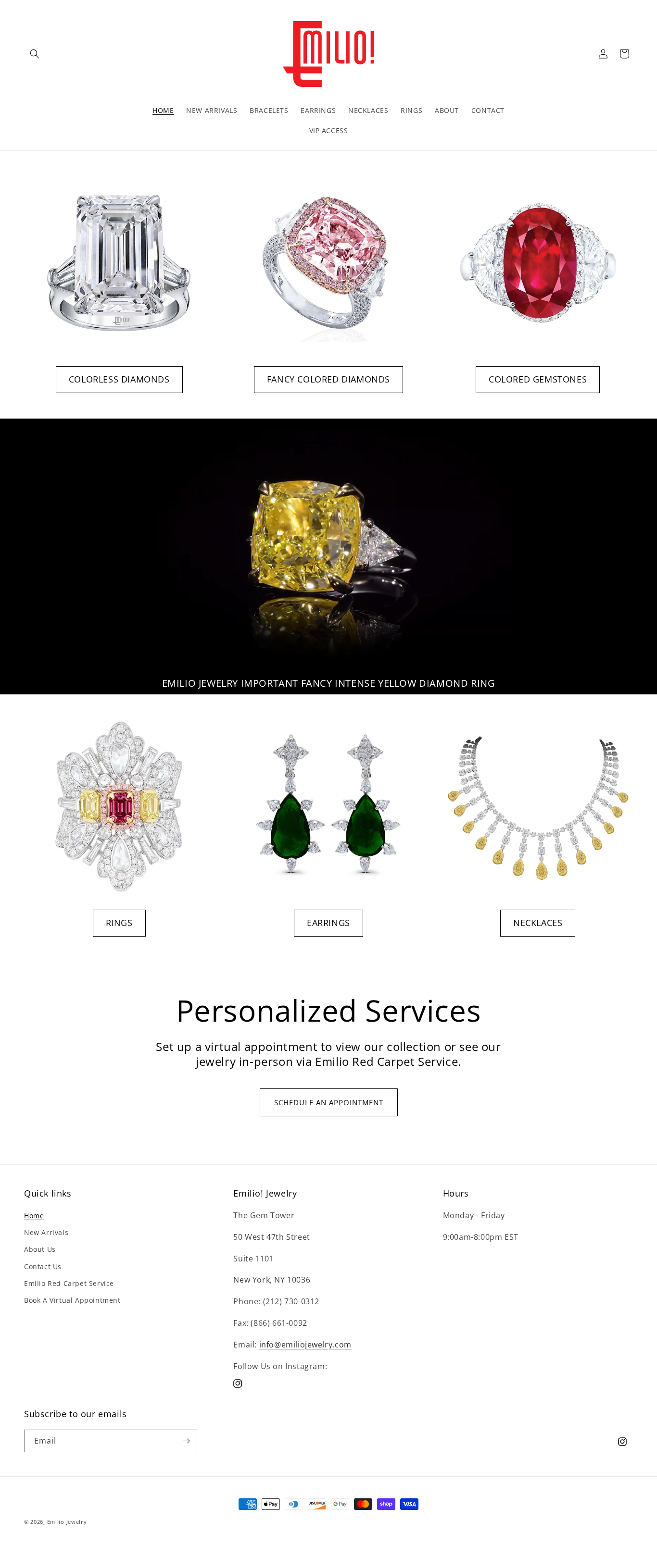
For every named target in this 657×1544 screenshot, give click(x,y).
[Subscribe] (186, 1441)
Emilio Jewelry (67, 1521)
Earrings (328, 922)
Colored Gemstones (538, 379)
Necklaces (537, 922)
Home (34, 1215)
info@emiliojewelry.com (305, 1344)
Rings (119, 922)
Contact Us (43, 1266)
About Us (40, 1249)
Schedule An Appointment (328, 1102)
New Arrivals (46, 1232)
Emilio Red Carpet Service (69, 1283)
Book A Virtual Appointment (72, 1300)
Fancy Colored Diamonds (328, 379)
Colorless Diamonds (119, 379)
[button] (34, 53)
